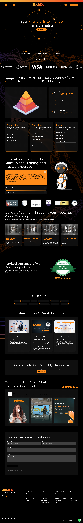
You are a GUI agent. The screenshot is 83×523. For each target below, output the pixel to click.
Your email (44, 441)
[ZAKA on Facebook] (63, 387)
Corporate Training (11, 188)
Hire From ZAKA (10, 172)
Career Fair (57, 507)
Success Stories (73, 500)
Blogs (71, 498)
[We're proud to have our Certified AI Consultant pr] (41, 410)
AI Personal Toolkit (36, 139)
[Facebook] (3, 518)
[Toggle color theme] (7, 5)
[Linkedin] (14, 518)
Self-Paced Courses (11, 140)
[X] (9, 518)
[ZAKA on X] (66, 387)
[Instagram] (6, 518)
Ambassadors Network (60, 504)
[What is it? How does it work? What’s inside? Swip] (64, 410)
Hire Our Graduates (59, 495)
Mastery (28, 495)
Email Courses (10, 137)
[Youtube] (11, 518)
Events (56, 502)
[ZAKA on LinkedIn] (68, 387)
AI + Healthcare (44, 498)
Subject (9, 447)
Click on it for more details (12, 181)
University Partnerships (60, 498)
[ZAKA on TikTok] (74, 387)
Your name (9, 441)
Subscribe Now (41, 371)
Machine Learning (60, 132)
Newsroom (72, 495)
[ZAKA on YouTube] (77, 387)
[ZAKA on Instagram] (71, 387)
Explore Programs (41, 29)
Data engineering (60, 141)
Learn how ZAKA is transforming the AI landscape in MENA (35, 0)
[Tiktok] (17, 518)
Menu (62, 4)
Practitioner (28, 493)
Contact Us (74, 4)
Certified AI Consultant (31, 498)
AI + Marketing (44, 493)
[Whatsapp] (79, 520)
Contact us (72, 493)
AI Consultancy (10, 192)
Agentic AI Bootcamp (36, 145)
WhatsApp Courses (11, 134)
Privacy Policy (9, 471)
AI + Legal (43, 491)
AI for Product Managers (37, 142)
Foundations (29, 491)
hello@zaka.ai (5, 496)
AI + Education (44, 495)
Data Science (59, 135)
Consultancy (58, 493)
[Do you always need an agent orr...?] (19, 410)
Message (9, 454)
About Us (72, 491)
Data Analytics (59, 138)
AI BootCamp (34, 133)
